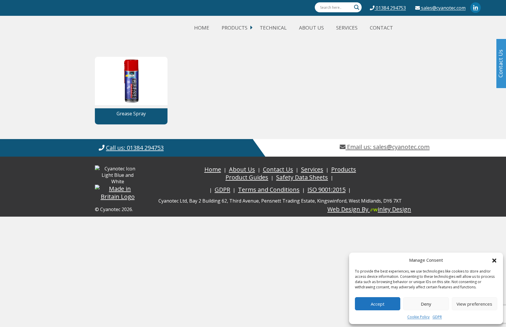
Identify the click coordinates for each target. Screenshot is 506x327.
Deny (426, 304)
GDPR (437, 316)
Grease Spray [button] (131, 113)
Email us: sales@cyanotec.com (388, 147)
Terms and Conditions (269, 190)
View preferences (474, 304)
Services (347, 27)
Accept (377, 304)
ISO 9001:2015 (326, 190)
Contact (381, 27)
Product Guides (246, 177)
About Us (311, 27)
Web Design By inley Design (369, 209)
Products (234, 27)
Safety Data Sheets (302, 177)
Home (201, 27)
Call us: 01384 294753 (135, 148)
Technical (273, 27)
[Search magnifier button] (357, 7)
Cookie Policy (418, 316)
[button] (494, 260)
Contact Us (278, 169)
